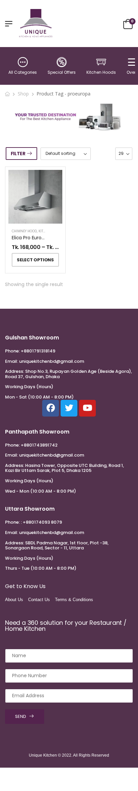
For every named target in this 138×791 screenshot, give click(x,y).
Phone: (12, 351)
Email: (11, 361)
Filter (18, 153)
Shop (23, 93)
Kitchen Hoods (101, 72)
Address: (14, 371)
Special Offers (62, 72)
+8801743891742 (39, 445)
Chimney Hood (24, 231)
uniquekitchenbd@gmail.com (51, 361)
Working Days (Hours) (29, 386)
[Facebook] (50, 408)
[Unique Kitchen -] (36, 23)
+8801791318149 (38, 351)
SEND (20, 716)
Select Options (35, 260)
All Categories (22, 72)
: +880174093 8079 (41, 522)
